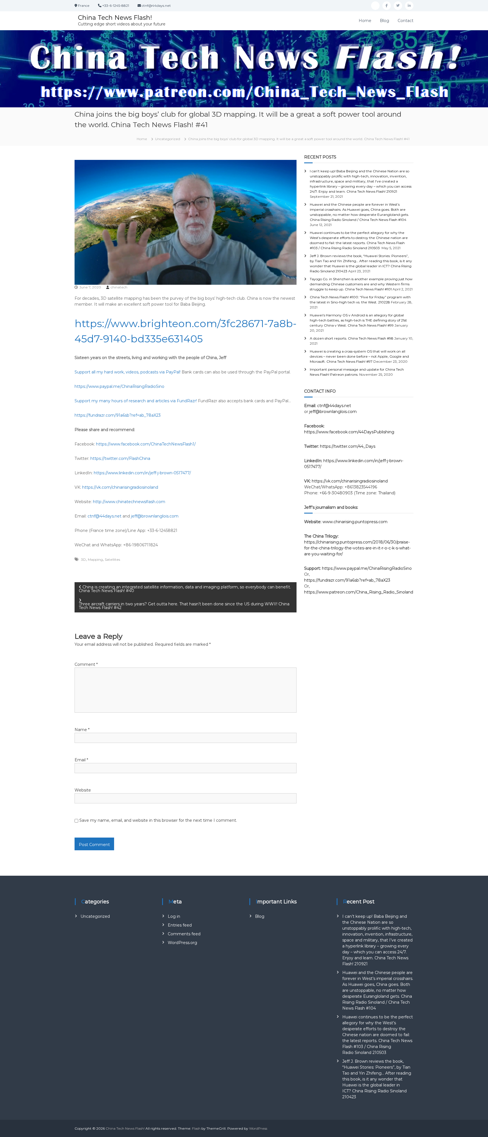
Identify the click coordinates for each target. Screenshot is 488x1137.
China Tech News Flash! (115, 17)
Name (82, 729)
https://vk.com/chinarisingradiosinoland (120, 487)
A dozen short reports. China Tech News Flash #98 (351, 338)
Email (81, 759)
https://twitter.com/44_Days (347, 446)
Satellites (112, 559)
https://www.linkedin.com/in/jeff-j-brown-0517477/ (142, 472)
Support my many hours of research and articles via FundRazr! (136, 400)
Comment (86, 664)
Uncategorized (167, 139)
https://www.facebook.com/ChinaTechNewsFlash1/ (146, 444)
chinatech (119, 287)
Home (365, 20)
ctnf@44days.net (104, 516)
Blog (384, 20)
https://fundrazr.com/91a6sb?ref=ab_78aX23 (118, 415)
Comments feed (184, 933)
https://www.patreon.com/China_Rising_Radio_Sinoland (358, 592)
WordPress (258, 1128)
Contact (405, 20)
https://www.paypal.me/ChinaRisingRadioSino (119, 386)
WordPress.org (182, 942)
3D (83, 559)
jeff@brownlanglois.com (154, 516)
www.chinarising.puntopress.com (355, 521)
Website (83, 790)
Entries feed (180, 925)
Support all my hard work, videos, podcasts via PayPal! (127, 372)
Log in (174, 916)
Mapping (95, 559)
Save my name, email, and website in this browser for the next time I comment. (158, 820)
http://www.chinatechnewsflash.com (129, 501)
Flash (196, 1128)
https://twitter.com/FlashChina (120, 458)
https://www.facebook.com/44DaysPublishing (349, 431)
